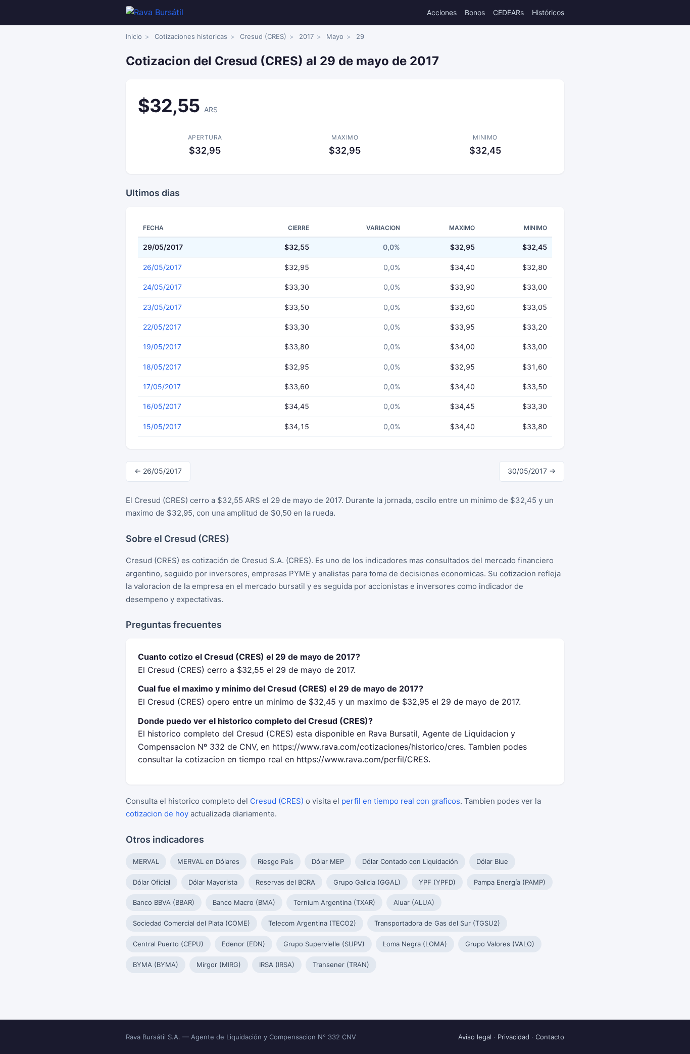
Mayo (334, 36)
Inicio (134, 36)
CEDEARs (508, 12)
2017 (306, 36)
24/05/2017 (162, 287)
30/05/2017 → (532, 471)
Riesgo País (275, 861)
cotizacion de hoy (157, 813)
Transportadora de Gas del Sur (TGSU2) (437, 923)
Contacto (549, 1037)
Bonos (475, 12)
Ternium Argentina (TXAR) (334, 902)
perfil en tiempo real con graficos (400, 801)
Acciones (442, 12)
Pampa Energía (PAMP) (510, 882)
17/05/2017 (162, 386)
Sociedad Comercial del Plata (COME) (191, 923)
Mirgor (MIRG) (218, 964)
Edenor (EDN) (243, 944)
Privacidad (513, 1037)
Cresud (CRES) (263, 36)
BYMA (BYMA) (155, 964)
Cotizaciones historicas (191, 36)
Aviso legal (474, 1037)
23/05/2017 (162, 307)
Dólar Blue (492, 861)
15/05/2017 (162, 426)
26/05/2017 (162, 267)
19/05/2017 (162, 346)
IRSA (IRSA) (276, 964)
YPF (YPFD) (437, 882)
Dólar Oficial (151, 882)
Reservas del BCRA (285, 882)
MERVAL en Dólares (208, 861)
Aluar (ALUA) (413, 902)
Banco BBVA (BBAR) (163, 902)
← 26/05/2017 (158, 471)
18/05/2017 (162, 366)
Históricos (548, 12)
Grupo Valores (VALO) (499, 944)
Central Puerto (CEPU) (168, 944)
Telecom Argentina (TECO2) (312, 923)
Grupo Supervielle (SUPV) (324, 944)
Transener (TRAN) (341, 964)
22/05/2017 (162, 327)
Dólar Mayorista (212, 882)
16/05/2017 (162, 406)
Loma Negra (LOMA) (415, 944)
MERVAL (146, 861)
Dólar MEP (328, 861)
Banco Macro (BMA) (244, 902)
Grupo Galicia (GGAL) (367, 882)
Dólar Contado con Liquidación (410, 861)
